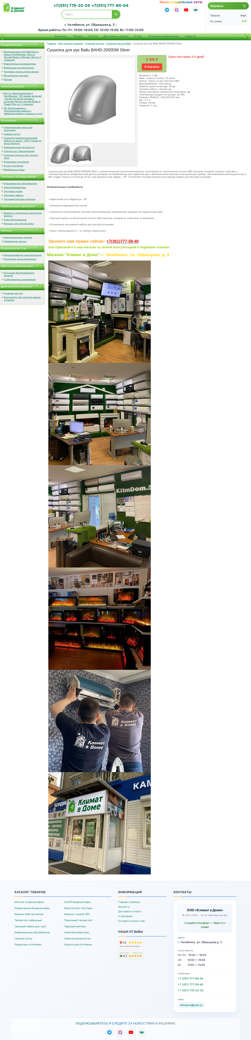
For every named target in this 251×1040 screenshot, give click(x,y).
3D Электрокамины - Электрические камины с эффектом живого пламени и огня (23, 111)
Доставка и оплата (115, 36)
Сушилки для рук (13, 293)
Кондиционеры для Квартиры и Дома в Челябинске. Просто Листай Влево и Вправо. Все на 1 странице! (22, 55)
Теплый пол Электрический (19, 151)
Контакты (61, 36)
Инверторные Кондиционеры (32, 908)
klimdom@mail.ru (191, 1005)
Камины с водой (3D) (77, 914)
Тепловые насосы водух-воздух (21, 71)
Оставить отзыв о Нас (131, 920)
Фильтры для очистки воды (19, 223)
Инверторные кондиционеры (20, 63)
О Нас (138, 36)
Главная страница (129, 902)
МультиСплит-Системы (78, 908)
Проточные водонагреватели (20, 259)
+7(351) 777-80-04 (110, 5)
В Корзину (152, 66)
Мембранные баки (14, 169)
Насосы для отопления (78, 944)
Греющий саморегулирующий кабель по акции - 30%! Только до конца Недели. (22, 141)
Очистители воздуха (15, 219)
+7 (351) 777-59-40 (190, 984)
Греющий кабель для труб (30, 926)
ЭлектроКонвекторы (15, 187)
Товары (78, 36)
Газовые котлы (12, 134)
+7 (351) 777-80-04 (190, 978)
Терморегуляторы (75, 926)
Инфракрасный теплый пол (19, 147)
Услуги (93, 36)
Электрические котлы (77, 938)
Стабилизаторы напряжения (20, 279)
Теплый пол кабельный (28, 920)
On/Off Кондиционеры (77, 902)
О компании (125, 916)
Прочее (8, 79)
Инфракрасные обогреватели (20, 183)
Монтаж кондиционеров (29, 902)
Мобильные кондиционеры (19, 67)
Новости (190, 36)
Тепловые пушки (13, 191)
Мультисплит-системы (16, 75)
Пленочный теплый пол (78, 920)
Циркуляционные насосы (18, 237)
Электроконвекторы (76, 932)
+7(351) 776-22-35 (71, 5)
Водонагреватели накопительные (22, 255)
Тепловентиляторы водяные (20, 199)
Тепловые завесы (13, 195)
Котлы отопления (13, 165)
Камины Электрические (29, 914)
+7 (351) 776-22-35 (190, 990)
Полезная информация (163, 36)
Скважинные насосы (15, 241)
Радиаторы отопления (16, 161)
